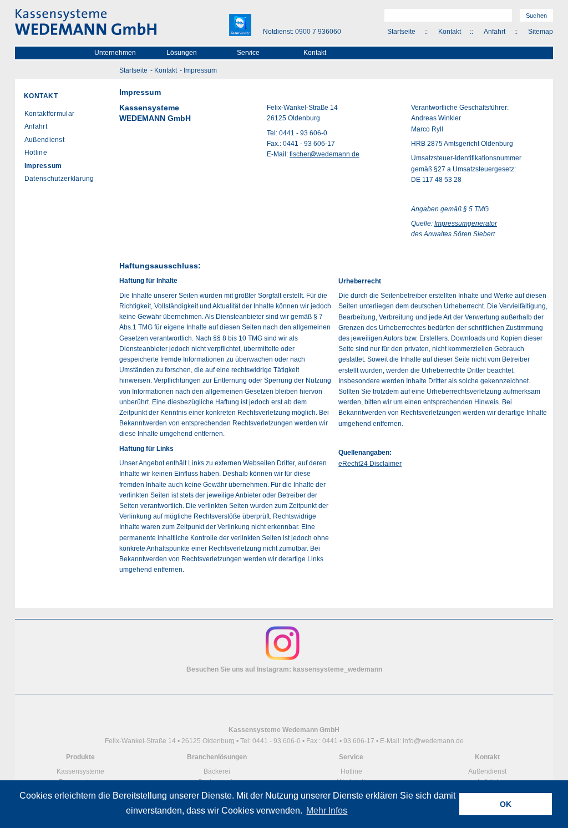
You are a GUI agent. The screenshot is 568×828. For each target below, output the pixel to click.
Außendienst (44, 140)
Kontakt (449, 31)
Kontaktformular (49, 114)
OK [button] (505, 804)
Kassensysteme (80, 771)
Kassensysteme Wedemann (85, 22)
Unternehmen (115, 53)
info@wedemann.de (433, 741)
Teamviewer (240, 25)
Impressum (200, 70)
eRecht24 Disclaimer (370, 464)
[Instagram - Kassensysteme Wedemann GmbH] (283, 659)
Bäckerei (217, 771)
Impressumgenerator (465, 223)
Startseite (401, 31)
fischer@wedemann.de (324, 154)
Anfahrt (494, 31)
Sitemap (540, 31)
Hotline (35, 152)
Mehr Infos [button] (326, 810)
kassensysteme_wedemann (337, 669)
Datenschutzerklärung (59, 178)
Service (248, 53)
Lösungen (181, 53)
